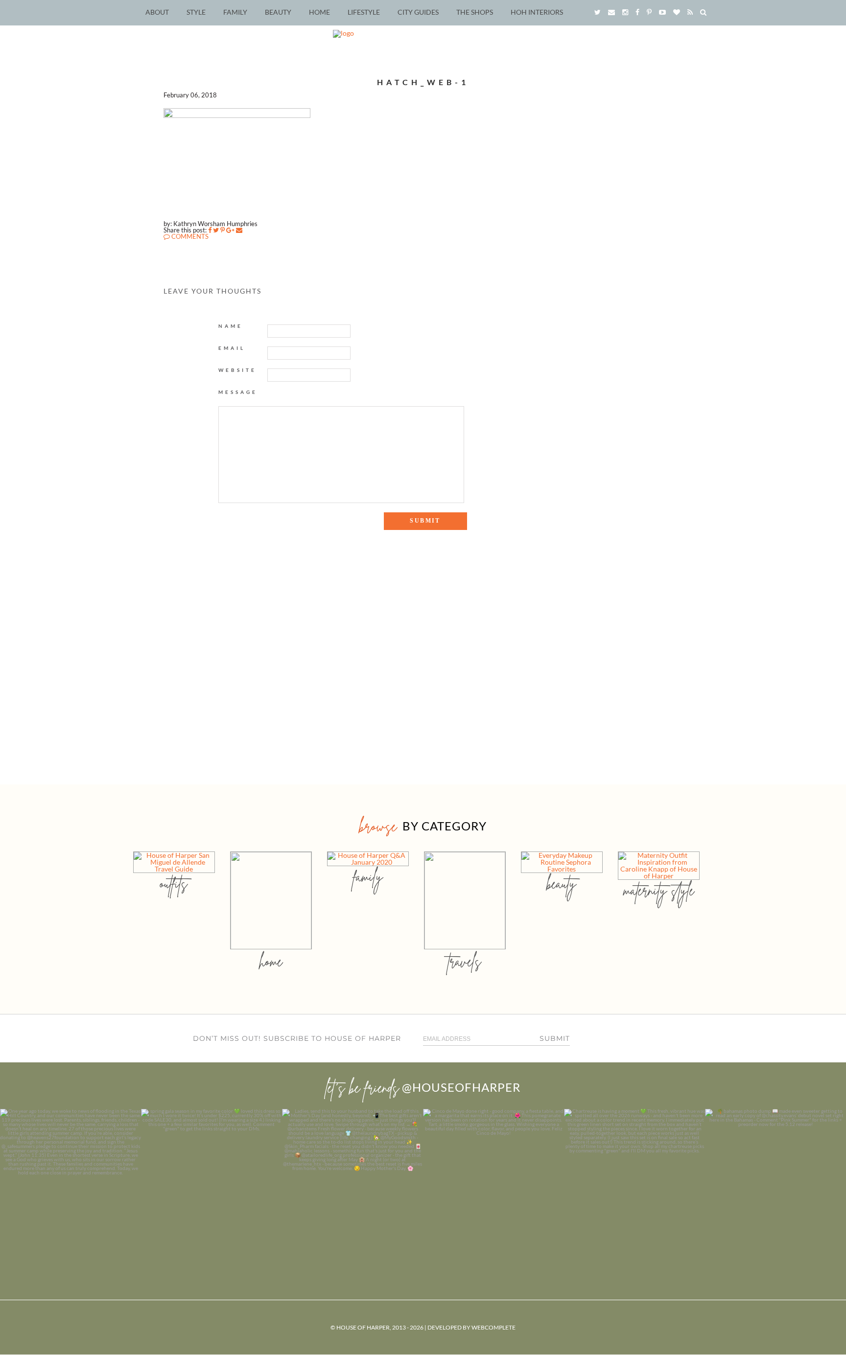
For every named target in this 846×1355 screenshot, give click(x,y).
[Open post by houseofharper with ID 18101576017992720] (634, 1179)
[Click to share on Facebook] (210, 230)
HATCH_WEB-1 (423, 82)
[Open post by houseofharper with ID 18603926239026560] (70, 1179)
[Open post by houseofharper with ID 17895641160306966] (775, 1179)
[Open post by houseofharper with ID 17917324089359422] (493, 1179)
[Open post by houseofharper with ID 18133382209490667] (352, 1179)
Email (231, 348)
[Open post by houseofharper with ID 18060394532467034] (211, 1179)
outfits (174, 883)
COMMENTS (189, 236)
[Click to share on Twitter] (216, 230)
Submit (555, 1038)
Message (238, 392)
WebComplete (493, 1327)
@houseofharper (461, 1087)
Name (230, 326)
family (368, 877)
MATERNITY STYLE (658, 890)
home (270, 961)
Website (237, 370)
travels (464, 961)
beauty (561, 883)
